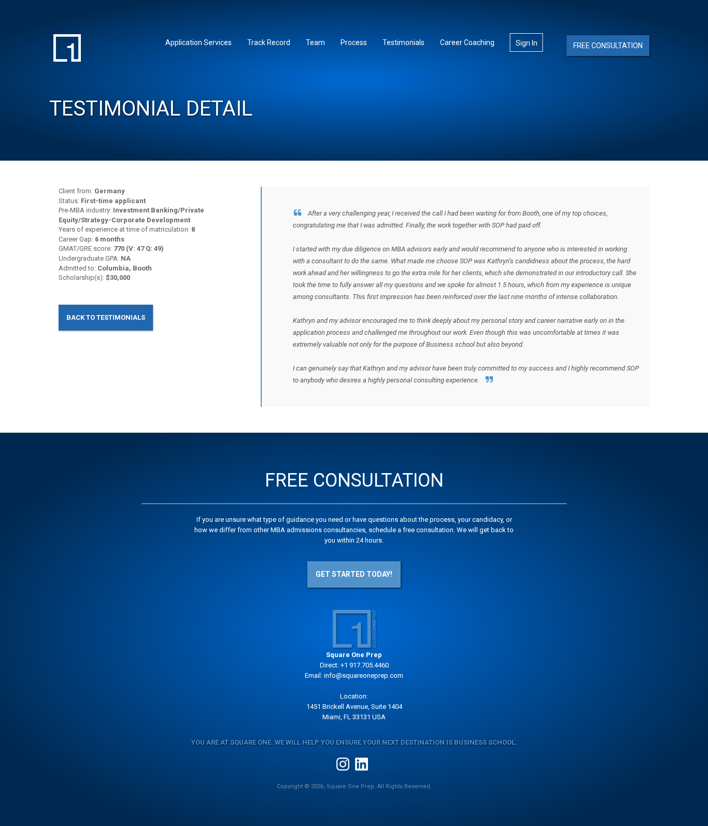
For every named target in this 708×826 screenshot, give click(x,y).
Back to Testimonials (105, 317)
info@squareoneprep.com (363, 675)
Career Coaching (467, 42)
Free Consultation (608, 45)
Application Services (198, 42)
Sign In (526, 43)
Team (315, 42)
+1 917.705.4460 (365, 665)
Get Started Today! (354, 574)
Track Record (268, 42)
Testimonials (403, 42)
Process (354, 42)
